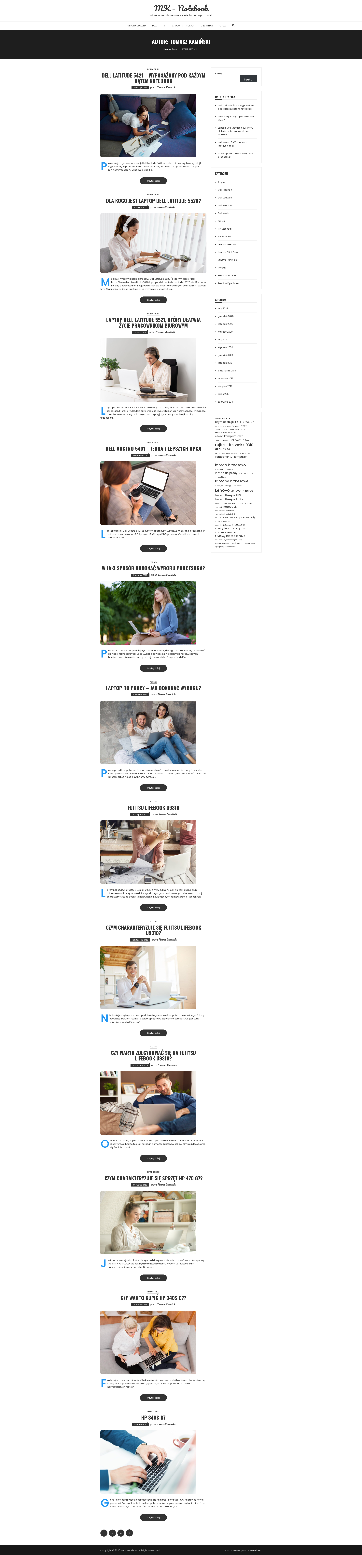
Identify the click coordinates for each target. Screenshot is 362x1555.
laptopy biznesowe (231, 481)
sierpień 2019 (225, 386)
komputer (240, 457)
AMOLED (218, 418)
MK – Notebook (181, 8)
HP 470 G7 (246, 453)
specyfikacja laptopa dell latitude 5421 (230, 525)
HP (164, 25)
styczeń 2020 (225, 347)
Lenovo (176, 25)
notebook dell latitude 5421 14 (226, 514)
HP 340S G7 (153, 1417)
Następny (129, 1532)
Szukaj (218, 73)
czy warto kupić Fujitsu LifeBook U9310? (230, 429)
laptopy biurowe (221, 477)
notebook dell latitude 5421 (225, 511)
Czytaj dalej (153, 180)
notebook (230, 507)
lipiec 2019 (223, 394)
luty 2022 (223, 308)
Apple (221, 182)
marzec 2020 (225, 331)
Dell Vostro (153, 442)
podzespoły (247, 517)
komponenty (223, 457)
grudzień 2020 (226, 316)
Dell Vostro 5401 (240, 440)
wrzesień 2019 (225, 378)
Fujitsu (153, 801)
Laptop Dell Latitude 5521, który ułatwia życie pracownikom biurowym (153, 322)
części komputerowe (229, 436)
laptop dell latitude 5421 (224, 469)
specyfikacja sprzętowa (231, 528)
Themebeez (255, 1550)
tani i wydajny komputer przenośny (228, 540)
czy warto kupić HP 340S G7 (225, 433)
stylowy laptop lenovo (230, 536)
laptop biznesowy (230, 465)
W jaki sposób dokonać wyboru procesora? (153, 568)
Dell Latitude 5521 (222, 440)
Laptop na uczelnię (246, 473)
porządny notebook (222, 522)
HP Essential (153, 1291)
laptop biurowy (221, 461)
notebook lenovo (226, 517)
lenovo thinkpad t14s (229, 499)
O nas (222, 25)
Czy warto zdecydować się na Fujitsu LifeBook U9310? (153, 1055)
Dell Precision (225, 205)
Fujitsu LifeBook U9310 (153, 807)
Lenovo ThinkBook (228, 252)
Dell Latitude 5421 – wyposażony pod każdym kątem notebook (153, 78)
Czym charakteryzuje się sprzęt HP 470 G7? (153, 1178)
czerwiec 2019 (225, 401)
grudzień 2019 (225, 355)
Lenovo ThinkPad (227, 260)
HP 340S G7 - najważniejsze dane (228, 453)
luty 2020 (223, 339)
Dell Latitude (153, 69)
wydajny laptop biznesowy (225, 547)
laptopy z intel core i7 (233, 486)
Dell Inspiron (225, 190)
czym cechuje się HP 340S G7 (234, 422)
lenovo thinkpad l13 (228, 495)
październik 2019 (227, 370)
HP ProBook (153, 1172)
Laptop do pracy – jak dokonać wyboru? (153, 688)
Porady (190, 25)
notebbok (218, 507)
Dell (154, 25)
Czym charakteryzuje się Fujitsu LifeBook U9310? (153, 930)
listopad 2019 (225, 363)
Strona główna (137, 25)
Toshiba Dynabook (228, 283)
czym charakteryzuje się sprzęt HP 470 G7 (231, 426)
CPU (229, 418)
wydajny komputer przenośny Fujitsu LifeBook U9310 (235, 543)
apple (224, 418)
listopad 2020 (225, 324)
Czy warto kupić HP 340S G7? (153, 1297)
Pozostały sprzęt (227, 275)
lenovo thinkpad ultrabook (225, 503)
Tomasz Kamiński (166, 87)
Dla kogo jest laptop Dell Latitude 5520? (153, 200)
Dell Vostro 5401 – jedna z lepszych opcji (153, 448)
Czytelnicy (207, 25)
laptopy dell (219, 486)
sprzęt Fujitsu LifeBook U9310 (226, 532)
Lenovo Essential (227, 244)
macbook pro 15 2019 (244, 503)
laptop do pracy (226, 473)
